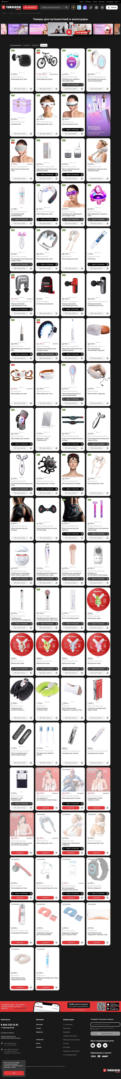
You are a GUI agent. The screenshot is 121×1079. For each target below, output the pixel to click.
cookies (16, 1062)
